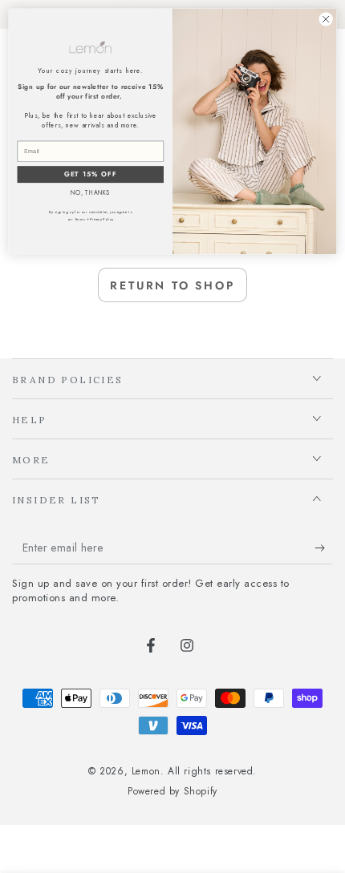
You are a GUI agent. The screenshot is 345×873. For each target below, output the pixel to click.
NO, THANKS (90, 192)
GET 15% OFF (90, 175)
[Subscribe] (324, 548)
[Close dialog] (326, 19)
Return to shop (172, 285)
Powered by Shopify (172, 791)
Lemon (146, 771)
